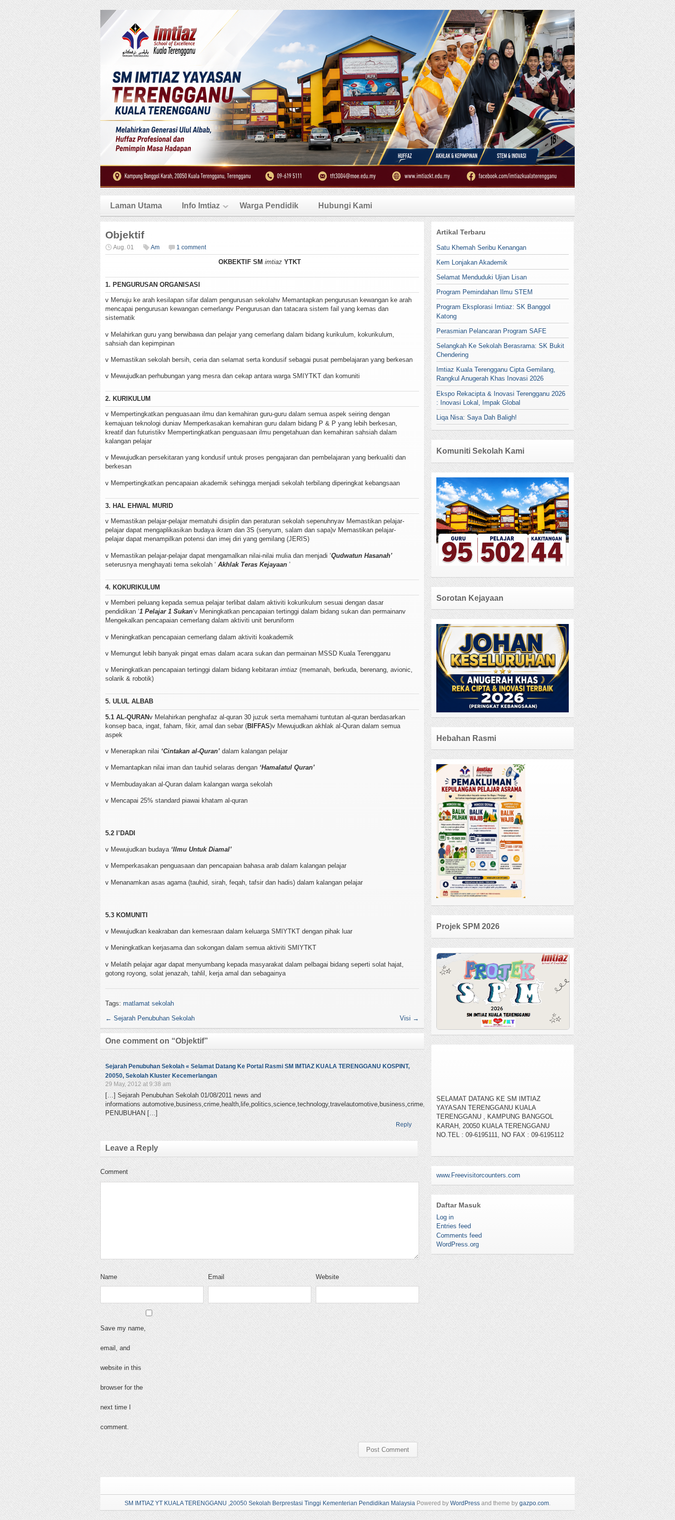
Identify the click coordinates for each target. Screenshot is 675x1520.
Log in (445, 1217)
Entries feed (453, 1226)
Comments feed (459, 1235)
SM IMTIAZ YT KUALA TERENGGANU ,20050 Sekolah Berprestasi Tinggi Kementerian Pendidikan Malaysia (270, 1503)
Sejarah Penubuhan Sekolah (150, 1018)
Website (327, 1277)
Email (216, 1277)
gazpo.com (534, 1503)
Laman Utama (136, 205)
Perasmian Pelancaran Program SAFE (491, 331)
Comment (114, 1171)
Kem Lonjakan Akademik (471, 262)
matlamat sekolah (148, 1003)
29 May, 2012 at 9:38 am (138, 1084)
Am (155, 247)
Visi (409, 1018)
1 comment (191, 247)
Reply (404, 1124)
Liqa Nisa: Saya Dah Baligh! (476, 417)
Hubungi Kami (345, 205)
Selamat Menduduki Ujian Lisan (481, 277)
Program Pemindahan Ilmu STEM (484, 292)
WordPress (465, 1503)
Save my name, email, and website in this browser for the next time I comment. (123, 1378)
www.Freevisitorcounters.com (478, 1175)
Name (108, 1277)
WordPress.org (457, 1244)
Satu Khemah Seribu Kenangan (481, 247)
